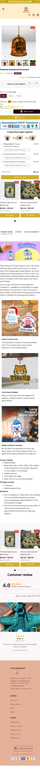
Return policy (15, 734)
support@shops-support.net (21, 689)
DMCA (12, 712)
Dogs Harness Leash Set (20, 650)
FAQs (12, 708)
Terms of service (16, 726)
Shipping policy (15, 730)
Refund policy (15, 738)
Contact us (14, 700)
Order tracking (15, 704)
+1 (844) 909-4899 (17, 686)
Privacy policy (15, 722)
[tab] (15, 221)
